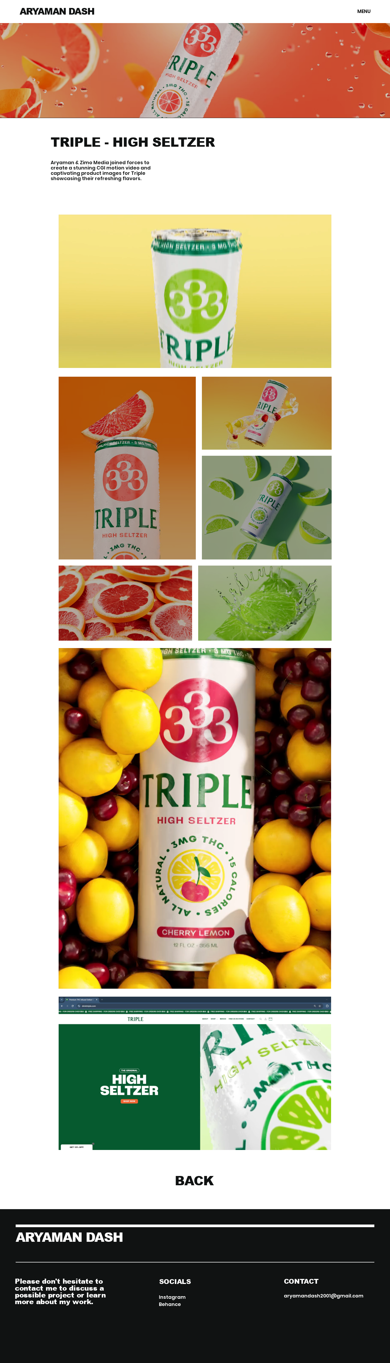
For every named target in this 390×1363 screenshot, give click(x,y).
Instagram (172, 1297)
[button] (322, 361)
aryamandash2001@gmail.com (323, 1295)
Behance (170, 1304)
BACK (194, 1181)
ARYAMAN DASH (57, 11)
